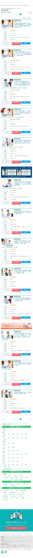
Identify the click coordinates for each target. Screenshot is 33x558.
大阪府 (13, 454)
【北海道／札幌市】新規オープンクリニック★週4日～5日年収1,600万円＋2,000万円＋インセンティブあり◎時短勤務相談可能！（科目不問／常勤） (22, 53)
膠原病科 (21, 479)
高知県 (17, 461)
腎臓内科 (12, 477)
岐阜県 (4, 450)
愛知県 (13, 450)
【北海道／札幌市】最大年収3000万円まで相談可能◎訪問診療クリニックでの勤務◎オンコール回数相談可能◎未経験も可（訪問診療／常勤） (22, 25)
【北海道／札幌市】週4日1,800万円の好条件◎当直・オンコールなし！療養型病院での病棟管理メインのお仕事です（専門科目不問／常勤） (22, 183)
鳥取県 (4, 457)
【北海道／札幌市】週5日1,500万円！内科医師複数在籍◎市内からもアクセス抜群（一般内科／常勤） (22, 212)
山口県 (22, 457)
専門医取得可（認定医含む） (13, 492)
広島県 (17, 457)
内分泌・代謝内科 (6, 477)
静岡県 (9, 450)
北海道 (16, 5)
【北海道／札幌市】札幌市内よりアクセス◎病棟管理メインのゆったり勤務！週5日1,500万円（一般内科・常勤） (22, 242)
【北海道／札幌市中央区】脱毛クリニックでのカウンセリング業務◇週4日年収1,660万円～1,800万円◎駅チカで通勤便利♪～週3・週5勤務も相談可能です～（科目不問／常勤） (22, 83)
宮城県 (13, 434)
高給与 (12, 490)
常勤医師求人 (12, 5)
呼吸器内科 (15, 475)
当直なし (16, 490)
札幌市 (19, 5)
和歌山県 (26, 454)
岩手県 (9, 434)
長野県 (13, 443)
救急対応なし (5, 492)
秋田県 (17, 434)
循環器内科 (9, 475)
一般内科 (5, 475)
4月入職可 (5, 494)
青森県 (4, 434)
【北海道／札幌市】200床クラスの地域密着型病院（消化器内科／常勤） (22, 393)
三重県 (17, 450)
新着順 (29, 17)
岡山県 (13, 457)
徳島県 (4, 461)
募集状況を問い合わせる (16, 44)
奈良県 (22, 454)
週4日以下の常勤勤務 (23, 490)
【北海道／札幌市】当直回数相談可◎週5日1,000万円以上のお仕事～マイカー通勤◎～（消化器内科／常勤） (22, 271)
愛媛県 (13, 461)
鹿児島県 (5, 466)
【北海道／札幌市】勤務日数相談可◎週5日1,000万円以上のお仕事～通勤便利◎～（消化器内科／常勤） (22, 299)
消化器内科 (22, 5)
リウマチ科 (11, 479)
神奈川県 (5, 439)
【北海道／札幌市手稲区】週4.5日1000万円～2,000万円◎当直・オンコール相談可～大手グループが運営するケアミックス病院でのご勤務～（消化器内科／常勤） (22, 335)
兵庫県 (17, 454)
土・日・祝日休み (22, 492)
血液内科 (16, 479)
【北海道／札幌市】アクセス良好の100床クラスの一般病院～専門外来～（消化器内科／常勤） (22, 364)
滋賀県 (4, 454)
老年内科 (27, 477)
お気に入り (7, 43)
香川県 (9, 461)
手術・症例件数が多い (12, 494)
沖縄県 (9, 466)
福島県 (26, 434)
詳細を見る (26, 43)
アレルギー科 (5, 479)
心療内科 (22, 477)
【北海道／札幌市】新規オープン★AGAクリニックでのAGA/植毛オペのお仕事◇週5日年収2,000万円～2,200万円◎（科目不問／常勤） (22, 112)
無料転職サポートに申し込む (16, 528)
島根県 (9, 457)
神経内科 (17, 477)
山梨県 (9, 443)
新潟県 (4, 443)
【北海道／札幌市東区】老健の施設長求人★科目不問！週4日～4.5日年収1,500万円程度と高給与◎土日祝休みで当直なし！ (22, 141)
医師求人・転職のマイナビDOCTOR (5, 5)
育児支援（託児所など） (20, 494)
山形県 (22, 434)
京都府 (9, 454)
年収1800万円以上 (6, 490)
